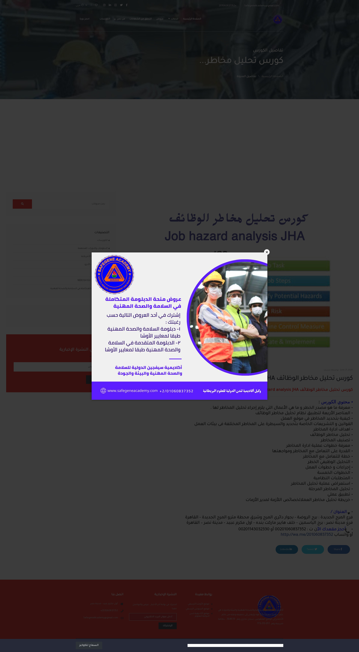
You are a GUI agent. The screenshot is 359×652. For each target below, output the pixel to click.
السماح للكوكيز (89, 645)
